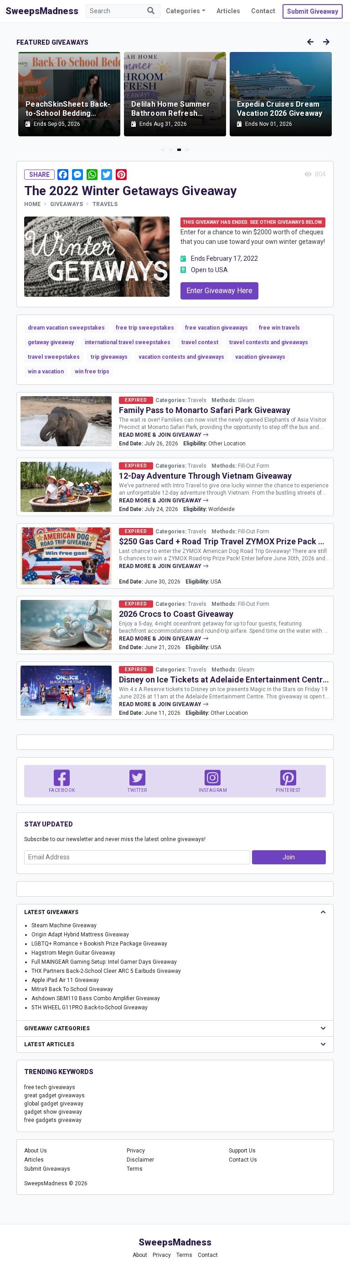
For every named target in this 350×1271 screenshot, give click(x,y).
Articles (228, 11)
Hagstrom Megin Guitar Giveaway (73, 953)
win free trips (92, 371)
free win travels (279, 328)
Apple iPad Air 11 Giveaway (65, 980)
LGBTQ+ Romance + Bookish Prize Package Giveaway (99, 943)
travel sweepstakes (54, 357)
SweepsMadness (41, 10)
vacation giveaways (260, 357)
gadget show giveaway (53, 1112)
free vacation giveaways (216, 328)
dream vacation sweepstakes (66, 328)
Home (32, 204)
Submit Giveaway (312, 11)
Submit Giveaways (47, 1169)
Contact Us (243, 1160)
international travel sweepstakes (127, 342)
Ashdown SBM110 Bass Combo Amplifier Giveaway (95, 998)
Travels (105, 204)
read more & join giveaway (161, 435)
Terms (135, 1169)
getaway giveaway (51, 342)
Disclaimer (140, 1160)
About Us (35, 1150)
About (140, 1255)
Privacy (136, 1150)
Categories (183, 11)
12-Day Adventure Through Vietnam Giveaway (205, 475)
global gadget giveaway (53, 1103)
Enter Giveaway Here (219, 290)
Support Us (242, 1150)
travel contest (199, 342)
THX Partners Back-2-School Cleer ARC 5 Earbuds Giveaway (106, 971)
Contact (263, 11)
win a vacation (46, 371)
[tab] (163, 149)
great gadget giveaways (54, 1095)
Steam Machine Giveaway (64, 925)
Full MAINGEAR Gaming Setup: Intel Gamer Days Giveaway (104, 962)
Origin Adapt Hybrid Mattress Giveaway (80, 934)
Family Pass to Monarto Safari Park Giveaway (204, 410)
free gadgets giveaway (53, 1120)
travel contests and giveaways (268, 342)
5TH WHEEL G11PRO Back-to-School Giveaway (89, 1007)
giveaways (66, 204)
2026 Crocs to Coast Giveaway (176, 614)
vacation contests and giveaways (181, 357)
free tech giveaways (49, 1087)
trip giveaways (109, 357)
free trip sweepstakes (145, 328)
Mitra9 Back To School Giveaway (72, 989)
